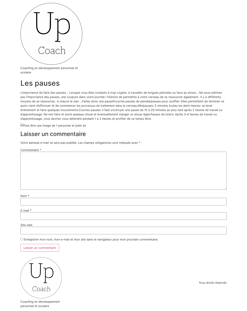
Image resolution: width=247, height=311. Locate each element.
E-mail (25, 210)
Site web (26, 224)
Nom (24, 195)
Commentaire (30, 149)
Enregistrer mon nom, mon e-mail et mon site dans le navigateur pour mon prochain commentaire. (91, 239)
